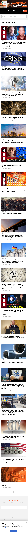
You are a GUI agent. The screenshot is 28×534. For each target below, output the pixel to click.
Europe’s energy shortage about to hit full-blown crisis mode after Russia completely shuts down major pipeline (12, 237)
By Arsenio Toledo (4, 120)
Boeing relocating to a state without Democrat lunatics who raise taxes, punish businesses (13, 361)
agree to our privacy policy (8, 528)
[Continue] (25, 507)
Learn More (6, 530)
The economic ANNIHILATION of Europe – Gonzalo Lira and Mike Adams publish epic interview (12, 165)
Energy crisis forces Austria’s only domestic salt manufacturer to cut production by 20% (12, 141)
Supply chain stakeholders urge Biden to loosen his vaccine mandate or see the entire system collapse (12, 338)
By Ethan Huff (4, 97)
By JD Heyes (3, 72)
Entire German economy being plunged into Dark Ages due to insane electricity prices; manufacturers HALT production (12, 261)
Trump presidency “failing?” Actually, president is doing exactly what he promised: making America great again (13, 461)
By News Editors (4, 215)
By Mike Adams (4, 48)
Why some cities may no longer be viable (11, 213)
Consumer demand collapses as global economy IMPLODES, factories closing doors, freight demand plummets (13, 190)
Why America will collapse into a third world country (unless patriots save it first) (12, 437)
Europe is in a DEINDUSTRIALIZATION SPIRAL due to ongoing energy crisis (13, 118)
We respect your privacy (14, 510)
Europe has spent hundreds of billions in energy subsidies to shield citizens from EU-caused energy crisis (12, 70)
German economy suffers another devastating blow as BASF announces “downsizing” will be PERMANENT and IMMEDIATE (13, 94)
